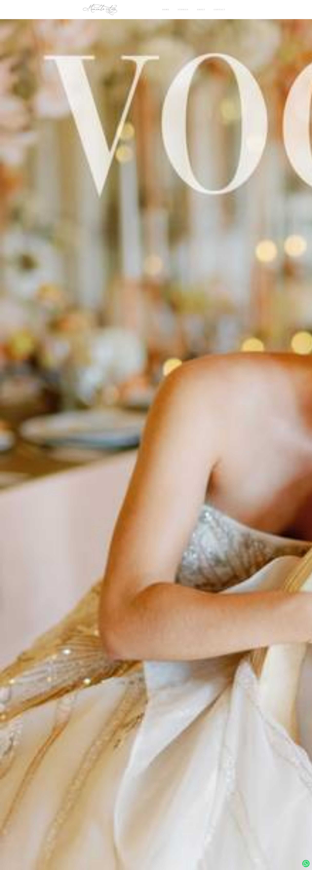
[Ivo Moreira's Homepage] (100, 9)
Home (166, 9)
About (201, 9)
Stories (183, 9)
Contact (219, 9)
